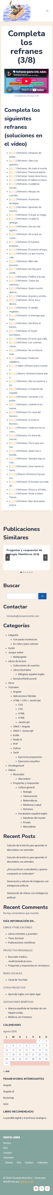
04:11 (13, 269)
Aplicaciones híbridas (24, 696)
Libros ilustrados (22, 670)
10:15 (13, 458)
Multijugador (20, 656)
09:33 (13, 435)
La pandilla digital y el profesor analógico (24, 1118)
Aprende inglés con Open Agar (24, 994)
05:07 (13, 296)
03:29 (13, 249)
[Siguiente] (45, 557)
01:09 (13, 180)
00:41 (13, 172)
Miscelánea (29, 826)
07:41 (13, 373)
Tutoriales (13, 687)
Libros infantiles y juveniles (23, 933)
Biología (27, 791)
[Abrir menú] (47, 11)
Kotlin (16, 735)
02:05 (13, 207)
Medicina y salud (32, 804)
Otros (11, 683)
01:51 (13, 199)
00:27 (13, 168)
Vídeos (12, 770)
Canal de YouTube (17, 979)
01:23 (13, 183)
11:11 (13, 489)
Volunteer (8, 1157)
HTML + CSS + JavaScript (27, 700)
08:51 (13, 412)
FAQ (5, 1147)
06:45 (13, 342)
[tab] (21, 572)
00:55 (13, 176)
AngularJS (8, 1091)
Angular (17, 691)
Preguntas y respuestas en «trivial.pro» (29, 965)
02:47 (13, 226)
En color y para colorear (25, 643)
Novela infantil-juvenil (24, 678)
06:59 (13, 350)
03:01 (13, 234)
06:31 (13, 338)
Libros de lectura (17, 661)
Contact (7, 1152)
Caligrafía (13, 635)
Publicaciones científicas (21, 942)
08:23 (13, 396)
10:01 (13, 450)
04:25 (13, 276)
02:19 (13, 214)
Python (17, 748)
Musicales (18, 774)
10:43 (13, 474)
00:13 (13, 160)
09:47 (13, 443)
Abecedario (24, 778)
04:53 (13, 288)
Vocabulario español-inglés (32, 813)
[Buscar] (42, 596)
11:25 (13, 493)
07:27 (13, 365)
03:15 (13, 242)
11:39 (13, 501)
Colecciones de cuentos (26, 665)
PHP (15, 743)
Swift (16, 752)
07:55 (13, 381)
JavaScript (24, 722)
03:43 (13, 253)
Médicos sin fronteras (20, 1017)
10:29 (13, 466)
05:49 (13, 315)
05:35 (13, 307)
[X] (41, 1188)
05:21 (13, 300)
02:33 (13, 218)
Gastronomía (30, 796)
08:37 (13, 404)
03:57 (13, 261)
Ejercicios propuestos (30, 757)
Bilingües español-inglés (31, 674)
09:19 (13, 427)
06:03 (13, 323)
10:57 (13, 481)
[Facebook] (36, 1188)
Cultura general (26, 787)
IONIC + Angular (21, 726)
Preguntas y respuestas (26, 783)
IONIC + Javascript (23, 730)
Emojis (27, 822)
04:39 (13, 280)
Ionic (6, 1104)
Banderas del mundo (34, 817)
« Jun (6, 1071)
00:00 (13, 152)
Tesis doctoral (16, 938)
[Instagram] (47, 1188)
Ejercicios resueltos (29, 761)
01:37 (13, 191)
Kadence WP (27, 1181)
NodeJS (17, 739)
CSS (20, 704)
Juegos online (15, 652)
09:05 (13, 419)
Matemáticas (30, 800)
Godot (11, 648)
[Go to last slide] (7, 557)
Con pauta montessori (25, 639)
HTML (21, 713)
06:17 (13, 330)
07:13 (13, 358)
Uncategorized (16, 765)
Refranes (28, 809)
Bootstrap (8, 1097)
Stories (7, 1143)
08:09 (13, 389)
